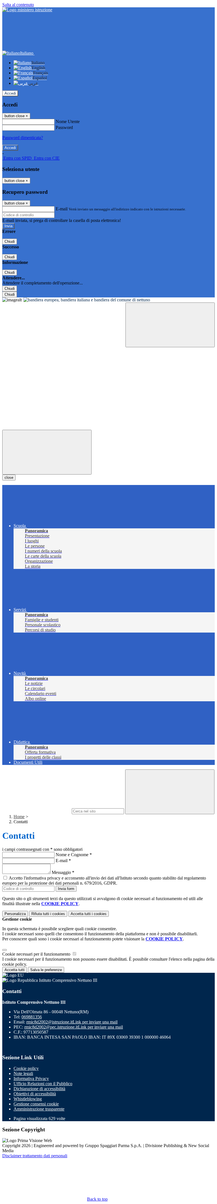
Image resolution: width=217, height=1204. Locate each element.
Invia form (66, 889)
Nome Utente (68, 121)
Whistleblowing (28, 1098)
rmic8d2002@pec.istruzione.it (73, 1027)
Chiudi (10, 241)
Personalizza (15, 914)
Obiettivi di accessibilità (35, 1093)
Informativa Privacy (31, 1078)
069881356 (31, 1016)
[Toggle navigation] (47, 452)
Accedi (10, 93)
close (9, 477)
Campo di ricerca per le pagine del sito (36, 811)
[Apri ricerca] (170, 324)
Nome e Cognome (74, 854)
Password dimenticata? (22, 137)
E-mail (62, 208)
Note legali (23, 1073)
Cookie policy (26, 1068)
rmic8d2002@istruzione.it (72, 1022)
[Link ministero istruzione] (27, 9)
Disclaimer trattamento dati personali (34, 1155)
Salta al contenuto (18, 4)
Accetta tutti (89, 914)
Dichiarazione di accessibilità (39, 1088)
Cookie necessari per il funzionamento (36, 954)
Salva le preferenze (46, 970)
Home (19, 816)
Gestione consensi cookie (36, 1103)
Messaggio (63, 872)
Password (64, 127)
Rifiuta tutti (48, 914)
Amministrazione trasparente (39, 1109)
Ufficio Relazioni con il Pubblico (43, 1083)
